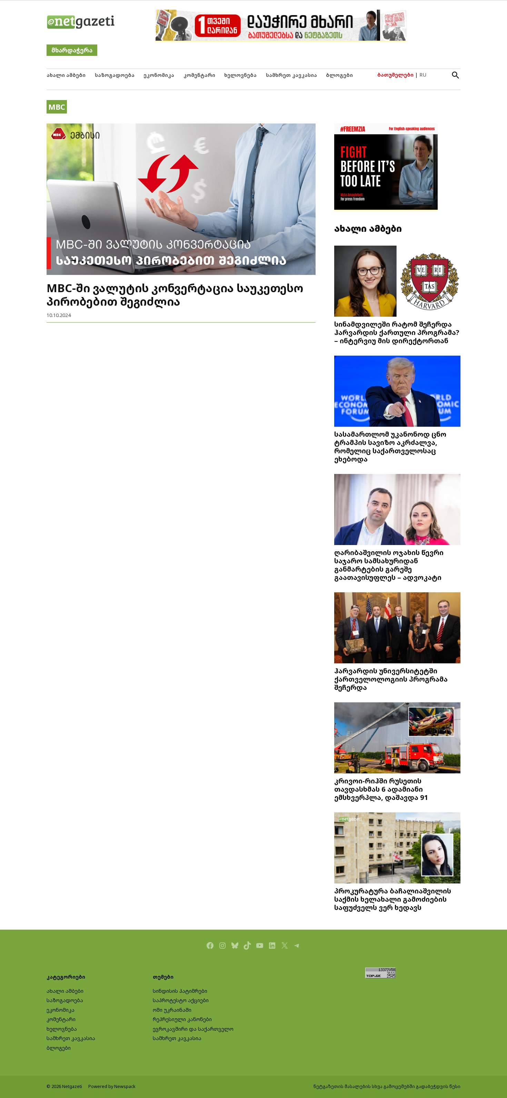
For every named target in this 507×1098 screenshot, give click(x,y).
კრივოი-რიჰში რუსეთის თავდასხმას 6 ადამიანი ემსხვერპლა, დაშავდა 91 (381, 789)
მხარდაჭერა (71, 50)
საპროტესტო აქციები (181, 1000)
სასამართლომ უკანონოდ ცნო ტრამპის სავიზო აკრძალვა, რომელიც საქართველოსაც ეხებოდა (390, 446)
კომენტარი (199, 75)
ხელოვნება (240, 75)
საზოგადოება (115, 75)
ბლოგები (339, 75)
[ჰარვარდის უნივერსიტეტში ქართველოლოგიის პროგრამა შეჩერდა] (397, 629)
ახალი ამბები (66, 75)
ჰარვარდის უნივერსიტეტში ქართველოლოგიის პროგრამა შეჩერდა (391, 679)
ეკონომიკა (158, 75)
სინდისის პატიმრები (180, 991)
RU (422, 74)
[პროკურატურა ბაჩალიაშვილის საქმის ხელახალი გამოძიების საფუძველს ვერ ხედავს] (397, 849)
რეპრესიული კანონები (182, 1019)
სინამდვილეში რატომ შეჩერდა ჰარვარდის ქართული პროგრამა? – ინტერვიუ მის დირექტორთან (396, 332)
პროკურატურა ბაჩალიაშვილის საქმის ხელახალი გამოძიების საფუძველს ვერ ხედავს (392, 899)
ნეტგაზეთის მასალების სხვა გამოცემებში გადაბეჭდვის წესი (387, 1086)
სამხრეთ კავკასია (291, 75)
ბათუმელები (395, 74)
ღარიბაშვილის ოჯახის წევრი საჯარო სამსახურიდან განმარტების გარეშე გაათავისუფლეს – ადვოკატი (389, 564)
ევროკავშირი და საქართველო (193, 1029)
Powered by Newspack (112, 1086)
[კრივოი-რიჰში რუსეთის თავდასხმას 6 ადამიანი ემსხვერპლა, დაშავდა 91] (397, 739)
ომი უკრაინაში (172, 1010)
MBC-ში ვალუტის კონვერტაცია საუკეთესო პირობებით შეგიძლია (175, 294)
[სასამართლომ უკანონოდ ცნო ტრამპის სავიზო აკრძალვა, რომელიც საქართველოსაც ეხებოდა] (397, 392)
